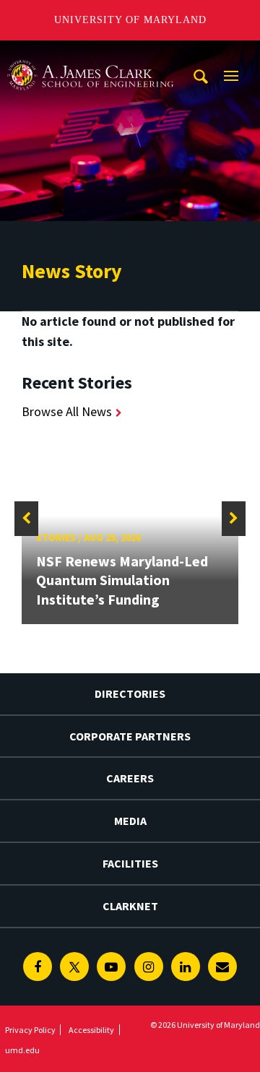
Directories (130, 693)
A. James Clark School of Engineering (90, 54)
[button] (26, 518)
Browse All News (67, 411)
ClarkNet (130, 906)
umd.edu (22, 1050)
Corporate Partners (130, 736)
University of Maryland (130, 19)
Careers (130, 778)
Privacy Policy (30, 1029)
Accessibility (91, 1029)
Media (130, 820)
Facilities (130, 863)
